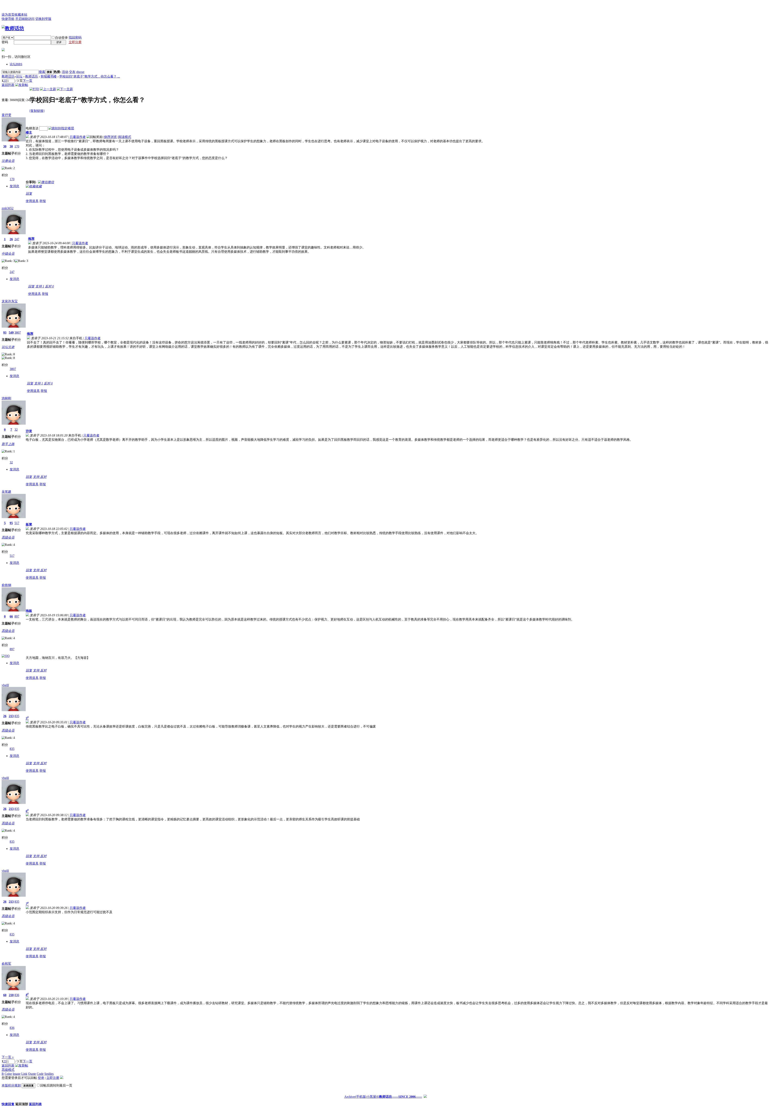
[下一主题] (65, 89)
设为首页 (8, 14)
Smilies (49, 1073)
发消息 (14, 186)
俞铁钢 (6, 585)
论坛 (16, 64)
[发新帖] (21, 85)
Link (24, 1073)
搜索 (42, 72)
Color (8, 1073)
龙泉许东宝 (10, 301)
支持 (39, 286)
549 (11, 332)
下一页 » (8, 1057)
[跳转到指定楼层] (61, 128)
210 (11, 995)
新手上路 (8, 444)
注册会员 (8, 161)
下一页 (27, 80)
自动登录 (61, 37)
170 (16, 146)
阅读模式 (124, 137)
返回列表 (8, 85)
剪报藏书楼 (49, 76)
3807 (17, 332)
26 (11, 239)
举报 (42, 201)
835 (16, 716)
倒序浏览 (110, 137)
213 (11, 716)
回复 (29, 193)
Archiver (350, 1096)
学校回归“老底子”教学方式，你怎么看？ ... (89, 76)
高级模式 (8, 1069)
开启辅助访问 (25, 18)
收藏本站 (20, 14)
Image (16, 1073)
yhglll (5, 685)
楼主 (29, 132)
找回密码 (75, 37)
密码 (5, 42)
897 (16, 616)
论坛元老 (8, 347)
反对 (49, 286)
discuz (80, 72)
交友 (72, 72)
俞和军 (6, 963)
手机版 (361, 1096)
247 (16, 239)
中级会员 (8, 253)
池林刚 (6, 398)
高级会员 (8, 537)
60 (4, 995)
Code (40, 1073)
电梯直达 (32, 128)
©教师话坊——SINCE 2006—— (399, 1096)
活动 (65, 72)
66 (11, 616)
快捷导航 (8, 18)
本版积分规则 (11, 1085)
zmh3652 (7, 208)
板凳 (29, 524)
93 (4, 332)
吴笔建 (6, 491)
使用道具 (32, 201)
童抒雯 (6, 115)
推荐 (31, 238)
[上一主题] (48, 89)
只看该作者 (78, 137)
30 (4, 146)
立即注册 (75, 42)
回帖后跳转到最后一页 (56, 1085)
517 (16, 523)
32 (16, 429)
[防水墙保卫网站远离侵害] (425, 1096)
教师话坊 (8, 76)
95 (11, 523)
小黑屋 (371, 1096)
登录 (41, 1077)
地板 (29, 610)
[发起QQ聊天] (6, 656)
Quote (32, 1073)
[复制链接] (37, 110)
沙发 (29, 431)
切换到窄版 (43, 18)
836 (16, 995)
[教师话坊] (13, 28)
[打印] (34, 89)
